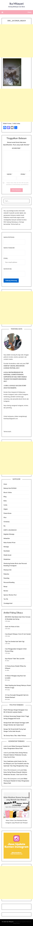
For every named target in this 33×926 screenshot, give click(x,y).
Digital (6, 509)
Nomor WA (8, 269)
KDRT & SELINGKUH (10, 530)
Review (6, 591)
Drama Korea (7, 513)
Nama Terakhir (9, 248)
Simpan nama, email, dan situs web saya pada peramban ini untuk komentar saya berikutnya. (17, 183)
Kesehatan (7, 551)
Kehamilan (7, 538)
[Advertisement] (16, 40)
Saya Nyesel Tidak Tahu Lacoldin (14, 658)
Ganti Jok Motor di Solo (12, 626)
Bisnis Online (8, 492)
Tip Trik (6, 599)
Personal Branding (9, 582)
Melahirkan (7, 559)
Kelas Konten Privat (9, 542)
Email (23, 174)
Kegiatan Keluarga (9, 534)
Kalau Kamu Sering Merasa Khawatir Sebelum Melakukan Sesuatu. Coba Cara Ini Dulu (15, 755)
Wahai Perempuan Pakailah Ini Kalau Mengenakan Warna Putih (16, 781)
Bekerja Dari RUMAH (10, 488)
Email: (6, 258)
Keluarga (6, 546)
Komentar (16, 148)
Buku (5, 501)
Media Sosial (7, 555)
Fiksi (5, 517)
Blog (5, 496)
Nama (9, 174)
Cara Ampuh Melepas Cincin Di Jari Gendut (18, 634)
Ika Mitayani (16, 3)
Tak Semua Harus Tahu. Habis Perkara (15, 735)
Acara (5, 484)
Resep (5, 586)
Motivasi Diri (7, 570)
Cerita (5, 505)
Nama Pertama (9, 237)
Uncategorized (8, 603)
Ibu (4, 526)
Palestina (6, 574)
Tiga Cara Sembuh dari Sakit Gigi (14, 641)
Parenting (6, 578)
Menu (29, 12)
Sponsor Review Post (10, 595)
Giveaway (7, 521)
